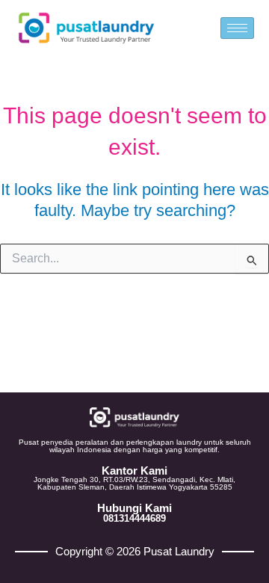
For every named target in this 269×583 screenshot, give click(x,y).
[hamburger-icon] (237, 28)
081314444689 (134, 518)
